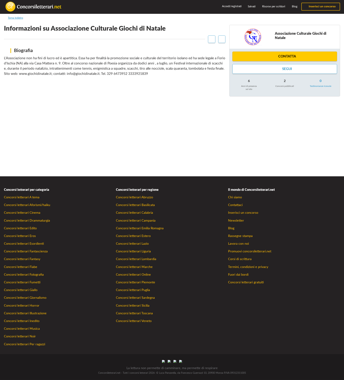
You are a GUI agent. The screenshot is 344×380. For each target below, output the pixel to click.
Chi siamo (235, 197)
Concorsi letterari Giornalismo (25, 297)
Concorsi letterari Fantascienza (26, 251)
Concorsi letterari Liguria (133, 251)
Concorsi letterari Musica (22, 328)
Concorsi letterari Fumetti (22, 282)
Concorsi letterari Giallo (20, 290)
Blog (294, 6)
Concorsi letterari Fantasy (22, 259)
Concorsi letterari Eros (20, 236)
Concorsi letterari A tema (21, 197)
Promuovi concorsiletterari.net (249, 251)
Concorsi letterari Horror (21, 305)
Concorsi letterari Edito (20, 228)
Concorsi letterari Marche (134, 266)
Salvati (251, 6)
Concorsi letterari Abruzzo (134, 197)
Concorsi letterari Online (133, 274)
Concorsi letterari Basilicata (135, 205)
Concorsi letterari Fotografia (24, 274)
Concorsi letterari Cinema (22, 212)
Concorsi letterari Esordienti (24, 243)
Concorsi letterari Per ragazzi (24, 344)
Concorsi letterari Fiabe (20, 266)
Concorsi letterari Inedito (21, 321)
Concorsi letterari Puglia (133, 290)
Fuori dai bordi (238, 274)
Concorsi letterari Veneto (134, 321)
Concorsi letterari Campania (136, 220)
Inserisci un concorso (322, 6)
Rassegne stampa (240, 236)
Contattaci (235, 205)
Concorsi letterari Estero (133, 236)
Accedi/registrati (231, 6)
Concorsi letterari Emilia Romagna (140, 228)
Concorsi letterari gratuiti (246, 282)
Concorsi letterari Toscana (134, 313)
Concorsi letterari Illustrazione (25, 313)
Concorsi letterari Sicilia (132, 305)
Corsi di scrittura (240, 259)
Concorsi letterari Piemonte (135, 282)
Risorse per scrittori (273, 6)
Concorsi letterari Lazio (132, 243)
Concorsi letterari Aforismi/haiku (27, 205)
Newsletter (236, 220)
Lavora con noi (238, 243)
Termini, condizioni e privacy (248, 266)
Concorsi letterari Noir (20, 336)
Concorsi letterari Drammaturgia (27, 220)
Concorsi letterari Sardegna (135, 297)
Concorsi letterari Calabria (134, 212)
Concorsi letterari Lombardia (136, 259)
